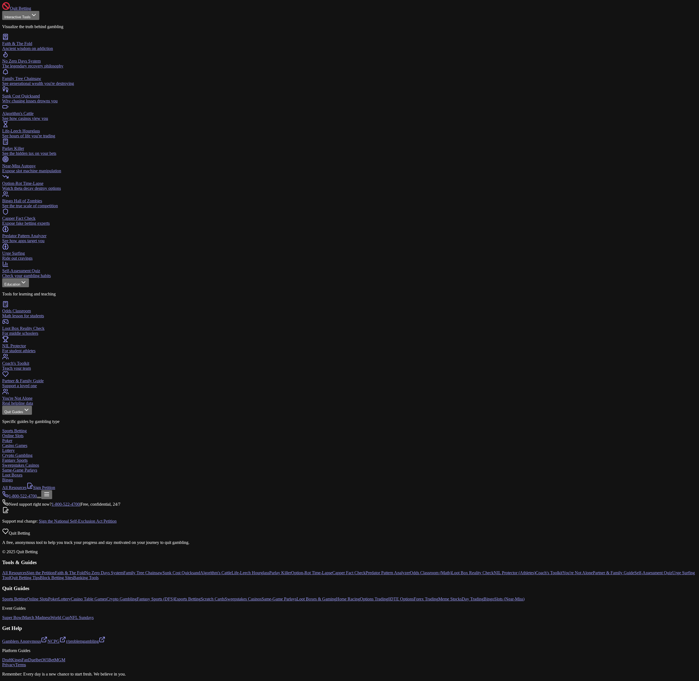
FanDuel (29, 660)
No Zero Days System (104, 572)
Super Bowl (12, 617)
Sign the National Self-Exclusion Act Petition (78, 521)
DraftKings (12, 660)
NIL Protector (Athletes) (514, 572)
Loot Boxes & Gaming (316, 599)
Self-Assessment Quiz (653, 572)
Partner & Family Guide (613, 572)
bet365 (42, 660)
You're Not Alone (577, 572)
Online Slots (37, 599)
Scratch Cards (213, 599)
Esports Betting (187, 599)
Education (12, 284)
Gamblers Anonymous (21, 641)
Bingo (489, 599)
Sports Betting (14, 599)
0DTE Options (401, 599)
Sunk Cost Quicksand (181, 572)
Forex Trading (426, 599)
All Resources (14, 487)
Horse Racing (348, 599)
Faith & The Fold (70, 572)
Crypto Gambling (121, 599)
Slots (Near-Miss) (509, 599)
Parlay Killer (280, 572)
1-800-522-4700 (66, 504)
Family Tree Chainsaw (142, 572)
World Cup (60, 617)
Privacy (8, 664)
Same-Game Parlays (279, 599)
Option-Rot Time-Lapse (311, 572)
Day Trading (473, 599)
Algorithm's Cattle (216, 572)
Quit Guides (13, 412)
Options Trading (374, 599)
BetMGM (56, 660)
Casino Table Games (88, 599)
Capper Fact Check (349, 572)
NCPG (54, 641)
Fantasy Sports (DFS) (155, 599)
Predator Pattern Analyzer (388, 572)
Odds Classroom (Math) (430, 572)
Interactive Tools (17, 17)
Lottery (64, 599)
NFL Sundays (82, 617)
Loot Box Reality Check (472, 572)
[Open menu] (46, 494)
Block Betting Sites (56, 577)
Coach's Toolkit (548, 572)
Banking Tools (86, 577)
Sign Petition (44, 487)
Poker (53, 599)
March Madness (37, 617)
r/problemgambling (82, 641)
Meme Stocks (450, 599)
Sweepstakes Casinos (243, 599)
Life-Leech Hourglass (250, 572)
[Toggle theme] (39, 497)
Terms (20, 664)
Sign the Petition (40, 572)
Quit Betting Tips (25, 577)
